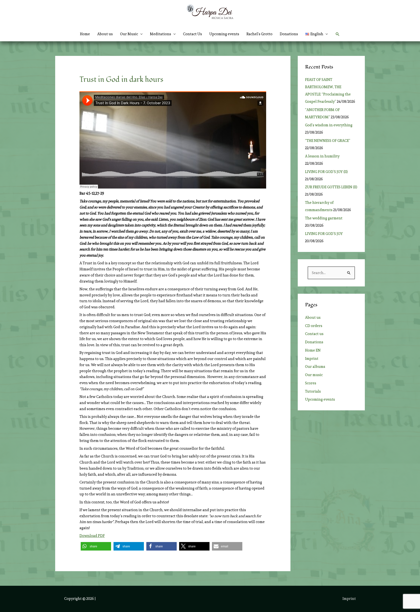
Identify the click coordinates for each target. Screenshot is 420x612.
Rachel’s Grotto (259, 34)
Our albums (315, 366)
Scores (310, 383)
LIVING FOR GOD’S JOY (324, 234)
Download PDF (92, 536)
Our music (314, 375)
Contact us (314, 334)
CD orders (313, 326)
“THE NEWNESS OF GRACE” (328, 140)
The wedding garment (324, 218)
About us (105, 34)
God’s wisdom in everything (329, 125)
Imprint (311, 358)
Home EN (313, 350)
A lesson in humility (323, 156)
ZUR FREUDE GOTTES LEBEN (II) (331, 187)
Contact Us (192, 34)
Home (85, 34)
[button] (317, 34)
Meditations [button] (160, 34)
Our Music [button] (129, 34)
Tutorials (313, 391)
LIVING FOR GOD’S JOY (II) (326, 172)
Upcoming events (224, 34)
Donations (289, 34)
